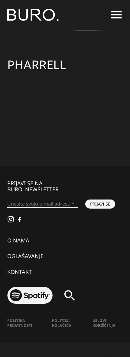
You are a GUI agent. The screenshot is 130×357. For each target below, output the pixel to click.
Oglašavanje (25, 256)
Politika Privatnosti (19, 323)
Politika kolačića (61, 323)
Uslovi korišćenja (104, 323)
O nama (18, 240)
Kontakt (19, 271)
